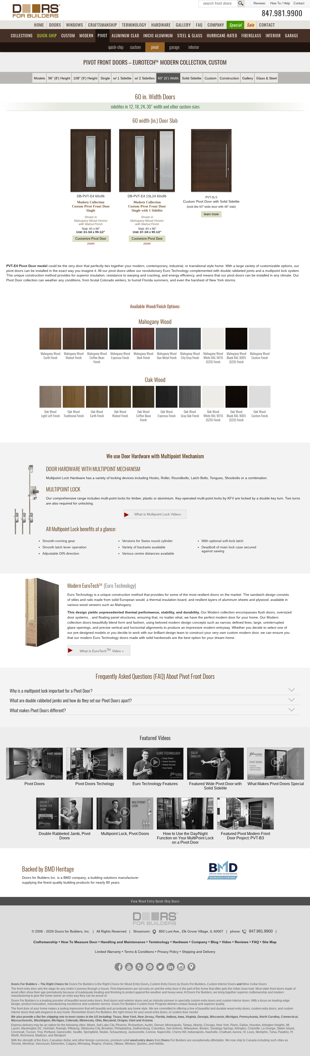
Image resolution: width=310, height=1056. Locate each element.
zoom (90, 243)
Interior (273, 35)
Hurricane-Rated (222, 35)
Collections (22, 35)
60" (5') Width (168, 78)
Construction (229, 78)
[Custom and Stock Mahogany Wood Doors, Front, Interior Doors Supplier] (38, 11)
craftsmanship (258, 992)
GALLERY (183, 25)
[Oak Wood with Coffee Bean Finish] (143, 406)
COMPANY (216, 25)
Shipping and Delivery (198, 952)
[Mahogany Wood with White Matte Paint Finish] (213, 348)
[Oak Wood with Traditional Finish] (74, 406)
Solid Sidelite (192, 78)
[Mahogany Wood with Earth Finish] (50, 348)
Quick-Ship (47, 35)
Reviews (259, 3)
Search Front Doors (221, 3)
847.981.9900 (282, 13)
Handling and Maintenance (123, 942)
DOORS (55, 25)
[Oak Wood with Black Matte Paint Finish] (236, 406)
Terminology (159, 942)
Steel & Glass (189, 35)
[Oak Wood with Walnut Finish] (120, 406)
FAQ (199, 25)
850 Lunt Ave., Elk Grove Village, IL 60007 (191, 931)
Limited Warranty (108, 952)
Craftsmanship (45, 942)
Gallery (247, 78)
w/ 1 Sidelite (122, 78)
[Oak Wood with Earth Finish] (97, 406)
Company (199, 942)
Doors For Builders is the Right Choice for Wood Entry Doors (108, 984)
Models (39, 78)
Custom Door (146, 1004)
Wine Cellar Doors (254, 984)
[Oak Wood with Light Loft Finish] (50, 406)
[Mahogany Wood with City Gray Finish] (190, 348)
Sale (250, 25)
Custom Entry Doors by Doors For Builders (178, 984)
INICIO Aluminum (158, 35)
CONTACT (267, 25)
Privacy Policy (167, 952)
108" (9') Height (85, 78)
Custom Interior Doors (221, 984)
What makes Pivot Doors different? (38, 710)
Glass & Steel (266, 78)
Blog (214, 942)
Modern (86, 35)
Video (226, 942)
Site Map (269, 942)
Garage (291, 35)
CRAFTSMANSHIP (102, 25)
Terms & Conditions (139, 952)
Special (235, 25)
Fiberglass (251, 35)
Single (105, 78)
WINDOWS (74, 25)
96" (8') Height (59, 78)
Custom (68, 35)
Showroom (141, 931)
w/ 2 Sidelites (145, 78)
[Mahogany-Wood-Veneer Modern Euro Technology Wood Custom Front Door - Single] (90, 161)
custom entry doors (203, 1000)
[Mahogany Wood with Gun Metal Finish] (167, 348)
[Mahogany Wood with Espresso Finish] (120, 348)
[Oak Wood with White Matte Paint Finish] (213, 406)
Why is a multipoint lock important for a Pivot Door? (51, 691)
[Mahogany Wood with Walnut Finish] (74, 348)
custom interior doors (236, 1000)
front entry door (27, 988)
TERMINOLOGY (134, 25)
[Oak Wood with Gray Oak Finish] (190, 406)
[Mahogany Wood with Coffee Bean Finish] (97, 348)
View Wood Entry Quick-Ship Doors (155, 901)
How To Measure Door (79, 942)
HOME (39, 25)
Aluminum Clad (125, 35)
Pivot (102, 35)
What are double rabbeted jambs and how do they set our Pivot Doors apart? (71, 700)
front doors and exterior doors (123, 1000)
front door (23, 1008)
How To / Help (280, 3)
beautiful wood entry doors (84, 1000)
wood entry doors (238, 1008)
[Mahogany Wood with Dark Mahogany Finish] (143, 348)
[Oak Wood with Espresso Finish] (167, 406)
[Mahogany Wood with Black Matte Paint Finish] (236, 348)
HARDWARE (161, 25)
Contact (299, 3)
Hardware (180, 942)
